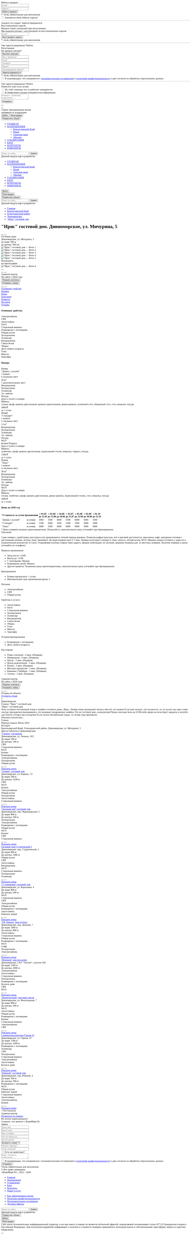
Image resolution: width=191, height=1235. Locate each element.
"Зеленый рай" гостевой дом (15, 809)
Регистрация (16, 115)
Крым (16, 132)
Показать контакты (10, 280)
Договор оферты (15, 1204)
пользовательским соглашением (57, 78)
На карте (5, 302)
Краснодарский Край (24, 129)
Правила (5, 299)
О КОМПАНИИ (15, 140)
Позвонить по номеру (12, 1116)
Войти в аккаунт (9, 12)
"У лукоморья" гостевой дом (15, 884)
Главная (11, 208)
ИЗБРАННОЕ (14, 148)
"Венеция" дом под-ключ (14, 960)
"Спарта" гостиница (11, 733)
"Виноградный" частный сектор (17, 997)
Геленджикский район (18, 213)
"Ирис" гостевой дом (18, 219)
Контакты (12, 1188)
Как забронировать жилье (20, 1196)
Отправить (7, 101)
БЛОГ (10, 142)
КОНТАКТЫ (14, 145)
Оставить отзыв (9, 696)
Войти (5, 115)
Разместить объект (11, 118)
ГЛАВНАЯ (13, 124)
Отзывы (5, 304)
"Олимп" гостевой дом (13, 771)
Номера (5, 291)
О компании (13, 1182)
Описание (6, 296)
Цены (4, 294)
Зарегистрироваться (11, 73)
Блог (9, 1185)
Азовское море (20, 134)
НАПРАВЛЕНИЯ (16, 126)
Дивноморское (14, 216)
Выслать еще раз (10, 54)
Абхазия (17, 137)
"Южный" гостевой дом (13, 1073)
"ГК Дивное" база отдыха (14, 922)
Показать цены (8, 768)
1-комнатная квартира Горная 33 (17, 1035)
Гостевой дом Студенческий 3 (16, 846)
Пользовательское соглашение (22, 1201)
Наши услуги (14, 1191)
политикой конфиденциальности (93, 78)
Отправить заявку (10, 283)
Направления (14, 1180)
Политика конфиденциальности (23, 1198)
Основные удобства (11, 288)
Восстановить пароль (12, 37)
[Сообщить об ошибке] (5, 234)
